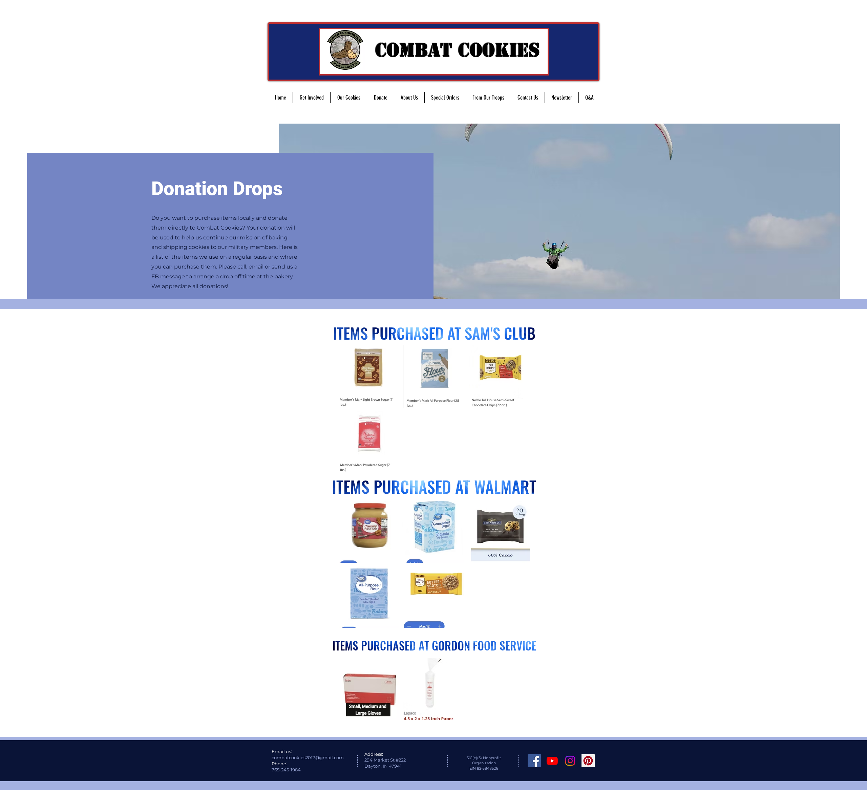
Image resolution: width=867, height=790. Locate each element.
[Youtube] (552, 760)
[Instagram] (570, 760)
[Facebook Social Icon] (534, 760)
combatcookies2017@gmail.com (308, 757)
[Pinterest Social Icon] (588, 760)
